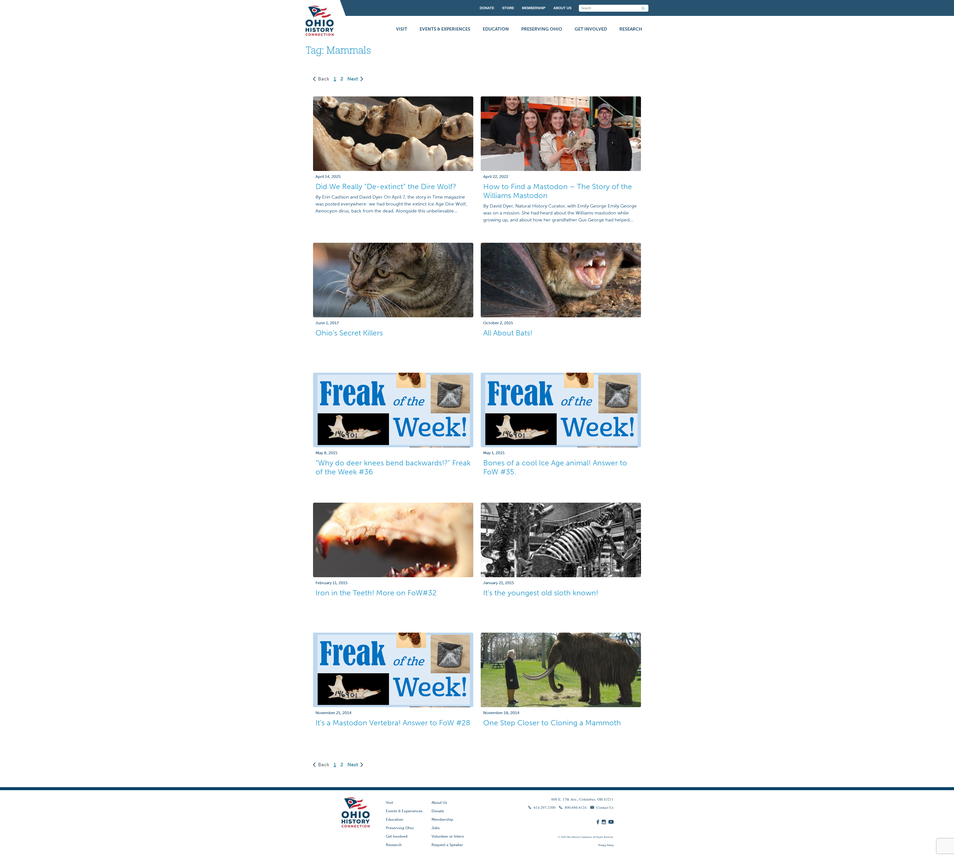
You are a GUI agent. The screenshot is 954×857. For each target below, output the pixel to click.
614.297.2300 (545, 807)
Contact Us (605, 807)
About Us (439, 802)
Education (496, 29)
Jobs (436, 828)
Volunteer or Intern (448, 836)
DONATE (487, 8)
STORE (508, 8)
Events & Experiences (445, 29)
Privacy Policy (606, 845)
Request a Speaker (447, 845)
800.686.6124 (576, 807)
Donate (438, 811)
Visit (401, 29)
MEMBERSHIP (533, 8)
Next (352, 79)
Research (630, 29)
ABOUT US (562, 8)
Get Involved (591, 29)
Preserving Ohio (541, 29)
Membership (442, 819)
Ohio (568, 837)
